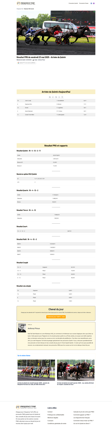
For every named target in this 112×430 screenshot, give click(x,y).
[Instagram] (94, 3)
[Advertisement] (56, 77)
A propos (50, 420)
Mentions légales (53, 417)
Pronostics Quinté (73, 3)
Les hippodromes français (81, 417)
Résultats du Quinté (21, 59)
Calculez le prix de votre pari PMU (83, 412)
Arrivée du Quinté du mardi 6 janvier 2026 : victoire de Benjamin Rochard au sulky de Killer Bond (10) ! (33, 383)
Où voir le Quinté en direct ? (81, 423)
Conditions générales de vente (57, 423)
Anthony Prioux (34, 328)
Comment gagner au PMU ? (81, 415)
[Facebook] (91, 3)
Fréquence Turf (20, 8)
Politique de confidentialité (56, 415)
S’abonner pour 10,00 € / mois (56, 317)
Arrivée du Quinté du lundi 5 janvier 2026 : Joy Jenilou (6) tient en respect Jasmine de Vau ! (75, 383)
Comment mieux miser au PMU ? (83, 420)
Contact (50, 412)
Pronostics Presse (83, 3)
